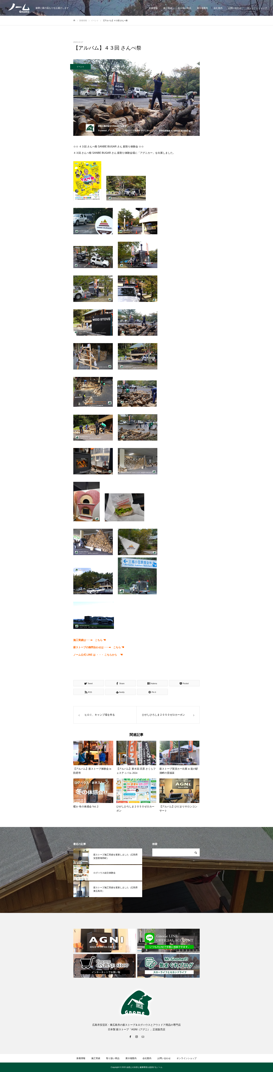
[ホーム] (74, 20)
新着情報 (153, 8)
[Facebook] (130, 1036)
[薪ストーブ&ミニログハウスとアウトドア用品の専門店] (19, 8)
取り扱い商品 (184, 8)
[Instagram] (136, 1036)
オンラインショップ (257, 8)
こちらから (113, 654)
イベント (80, 67)
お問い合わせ (234, 8)
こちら (99, 640)
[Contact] (142, 1036)
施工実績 (167, 8)
